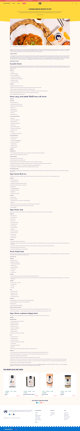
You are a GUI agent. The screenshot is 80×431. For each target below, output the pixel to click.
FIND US (24, 3)
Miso (36, 421)
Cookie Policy (53, 414)
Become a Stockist (67, 416)
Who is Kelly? (66, 415)
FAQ (51, 415)
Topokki (36, 422)
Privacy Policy (53, 412)
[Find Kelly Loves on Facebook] (9, 414)
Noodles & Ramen (38, 415)
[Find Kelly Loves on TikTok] (13, 414)
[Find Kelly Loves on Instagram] (11, 414)
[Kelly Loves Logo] (40, 3)
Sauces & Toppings (38, 419)
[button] (18, 395)
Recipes (65, 419)
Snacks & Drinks (37, 418)
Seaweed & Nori (37, 416)
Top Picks (36, 412)
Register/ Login (66, 414)
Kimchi (36, 414)
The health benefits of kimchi (41, 364)
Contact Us (65, 412)
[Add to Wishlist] (19, 373)
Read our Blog (66, 418)
